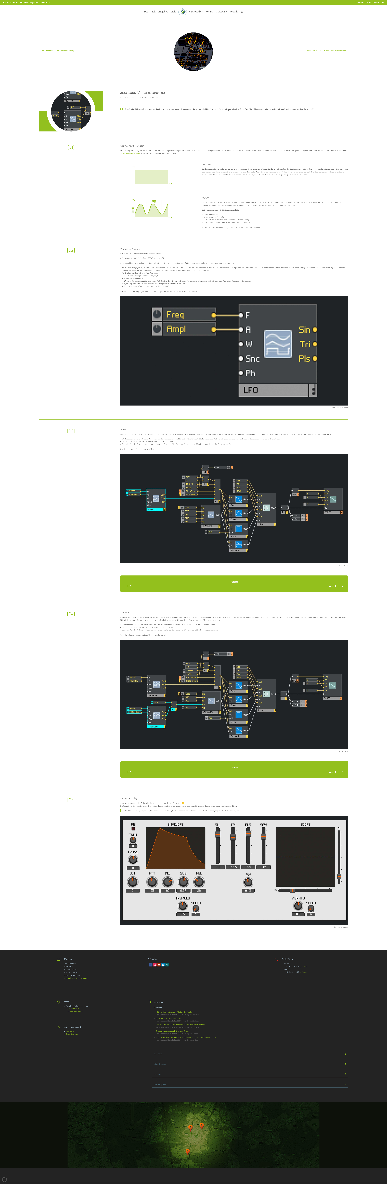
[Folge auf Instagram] (155, 964)
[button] (4, 1179)
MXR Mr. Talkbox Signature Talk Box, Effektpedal (174, 1012)
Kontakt (234, 12)
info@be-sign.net (130, 98)
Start (146, 12)
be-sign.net (70, 1031)
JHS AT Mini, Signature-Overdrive (168, 1018)
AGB (369, 2)
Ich (154, 12)
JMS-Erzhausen (73, 1009)
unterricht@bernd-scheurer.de (76, 978)
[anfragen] (304, 966)
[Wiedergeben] (128, 586)
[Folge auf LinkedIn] (163, 964)
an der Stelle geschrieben (130, 153)
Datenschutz (378, 2)
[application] (234, 586)
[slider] (339, 586)
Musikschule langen (75, 1011)
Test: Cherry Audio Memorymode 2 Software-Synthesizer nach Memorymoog (186, 1037)
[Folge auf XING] (167, 964)
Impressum (360, 2)
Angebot (163, 12)
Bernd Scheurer (72, 1034)
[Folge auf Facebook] (150, 964)
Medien (220, 12)
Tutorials (196, 12)
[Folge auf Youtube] (159, 964)
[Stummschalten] (335, 586)
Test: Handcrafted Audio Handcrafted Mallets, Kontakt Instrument (180, 1025)
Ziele (173, 12)
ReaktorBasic (154, 98)
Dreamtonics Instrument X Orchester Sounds (172, 1031)
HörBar (210, 12)
